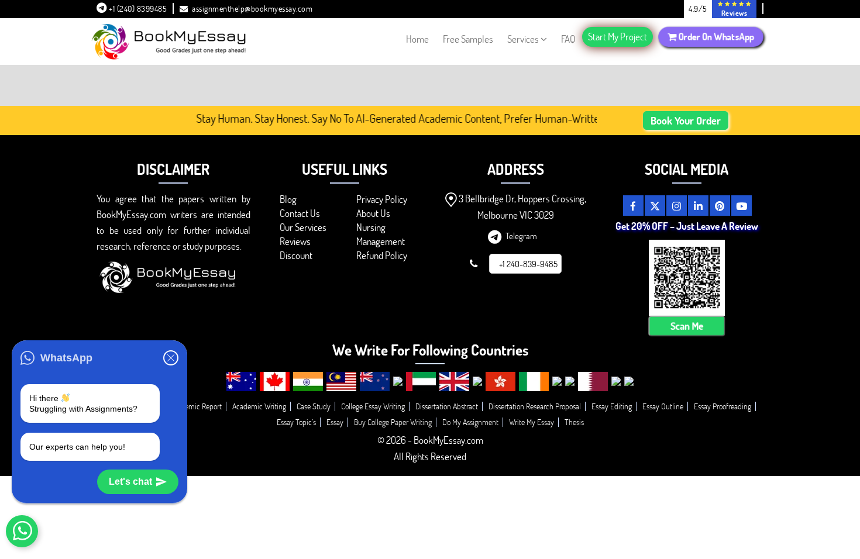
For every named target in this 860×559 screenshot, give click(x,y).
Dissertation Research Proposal (535, 406)
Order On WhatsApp (715, 36)
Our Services (303, 227)
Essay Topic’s (296, 421)
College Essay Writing (373, 406)
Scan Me (686, 326)
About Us (373, 213)
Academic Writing (259, 406)
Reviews (295, 241)
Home (417, 39)
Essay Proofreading (722, 406)
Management (380, 241)
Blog (288, 199)
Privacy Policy (381, 199)
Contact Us (300, 213)
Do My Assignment (470, 421)
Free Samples (468, 39)
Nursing (371, 227)
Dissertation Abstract (446, 406)
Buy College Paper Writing (393, 421)
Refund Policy (381, 255)
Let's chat (130, 481)
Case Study (314, 406)
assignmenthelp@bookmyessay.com (252, 8)
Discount (296, 255)
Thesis (574, 421)
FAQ (568, 39)
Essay (334, 421)
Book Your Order (686, 120)
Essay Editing (611, 406)
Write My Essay (531, 421)
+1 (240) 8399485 (137, 8)
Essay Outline (662, 406)
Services (523, 39)
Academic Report (196, 406)
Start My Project (617, 36)
